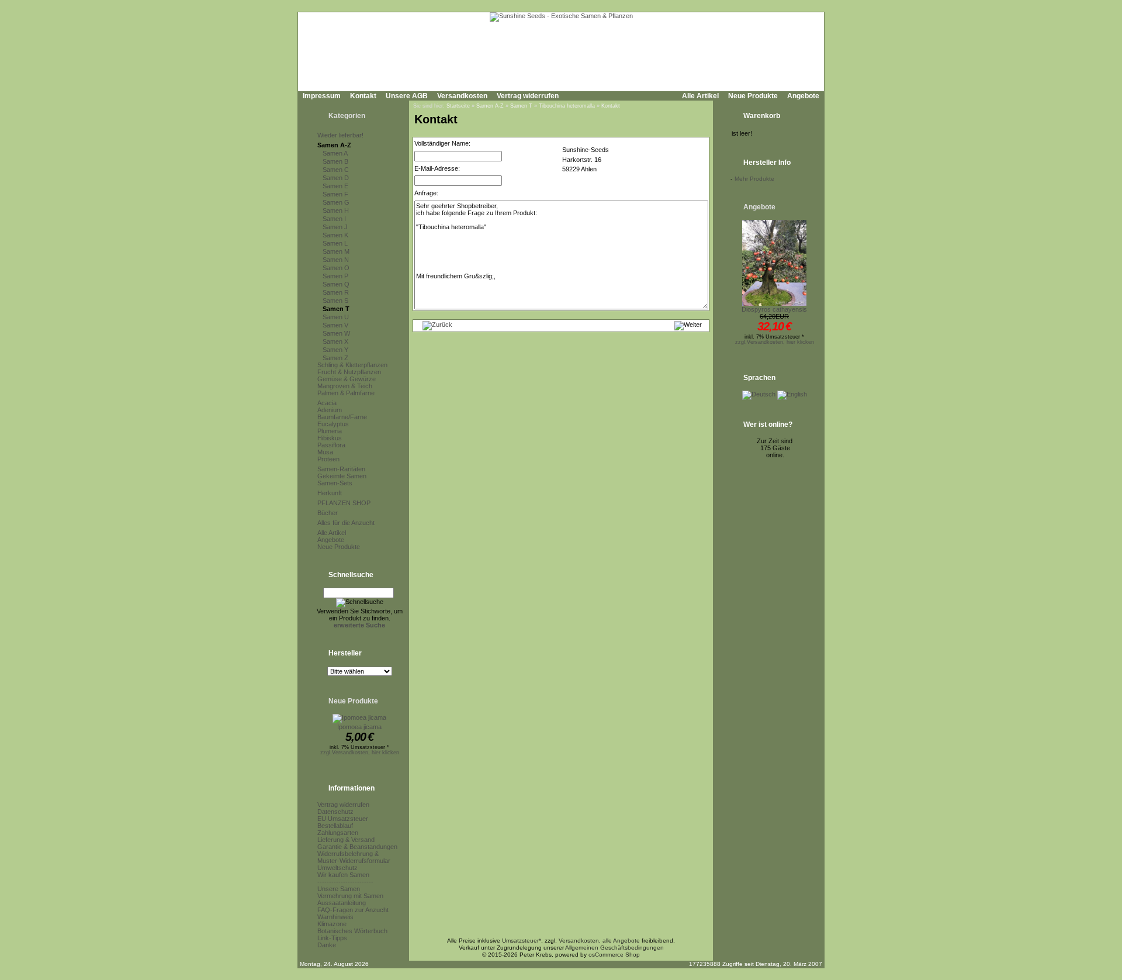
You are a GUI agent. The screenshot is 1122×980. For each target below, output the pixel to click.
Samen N (336, 259)
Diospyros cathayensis (774, 309)
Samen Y (335, 349)
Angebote (803, 96)
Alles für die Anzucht (346, 522)
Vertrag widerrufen (528, 96)
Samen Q (336, 284)
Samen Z (335, 357)
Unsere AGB (407, 96)
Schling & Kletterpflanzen (352, 364)
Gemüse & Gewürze (346, 378)
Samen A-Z (334, 145)
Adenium (329, 409)
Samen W (336, 333)
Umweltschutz (337, 867)
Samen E (335, 185)
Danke (326, 944)
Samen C (336, 169)
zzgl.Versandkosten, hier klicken (359, 752)
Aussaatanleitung (341, 902)
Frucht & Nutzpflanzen (349, 371)
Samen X (335, 341)
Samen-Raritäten (341, 468)
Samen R (336, 292)
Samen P (335, 275)
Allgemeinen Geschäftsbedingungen (614, 947)
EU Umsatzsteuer (342, 818)
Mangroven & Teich (344, 385)
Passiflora (331, 444)
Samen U (336, 316)
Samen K (335, 235)
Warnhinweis (335, 916)
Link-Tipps (332, 937)
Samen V (335, 325)
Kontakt (363, 96)
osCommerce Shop (614, 954)
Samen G (336, 202)
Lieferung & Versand (346, 839)
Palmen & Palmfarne (346, 392)
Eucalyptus (333, 423)
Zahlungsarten (337, 832)
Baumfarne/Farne (342, 416)
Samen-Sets (334, 482)
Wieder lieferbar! (340, 135)
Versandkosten (462, 96)
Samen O (336, 267)
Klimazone (332, 923)
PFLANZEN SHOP (343, 502)
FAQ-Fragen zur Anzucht (353, 909)
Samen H (336, 210)
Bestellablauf (335, 825)
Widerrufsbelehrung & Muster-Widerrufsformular (353, 857)
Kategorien (346, 116)
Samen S (335, 300)
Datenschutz (335, 811)
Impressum (322, 96)
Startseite (458, 106)
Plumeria (329, 430)
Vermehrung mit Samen (350, 895)
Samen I (334, 218)
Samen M (336, 251)
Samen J (335, 226)
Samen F (335, 194)
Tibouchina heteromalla (567, 106)
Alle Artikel (700, 96)
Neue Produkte (753, 96)
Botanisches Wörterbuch (352, 930)
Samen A (335, 153)
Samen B (335, 161)
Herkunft (329, 492)
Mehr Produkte (754, 178)
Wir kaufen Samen (343, 874)
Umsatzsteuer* (521, 940)
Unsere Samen (338, 888)
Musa (325, 452)
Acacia (327, 402)
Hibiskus (329, 437)
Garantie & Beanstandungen (357, 846)
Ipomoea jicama (359, 726)
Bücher (327, 512)
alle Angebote (621, 940)
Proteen (328, 459)
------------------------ (345, 881)
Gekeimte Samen (341, 475)
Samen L (335, 243)
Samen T (336, 308)
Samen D (336, 177)
